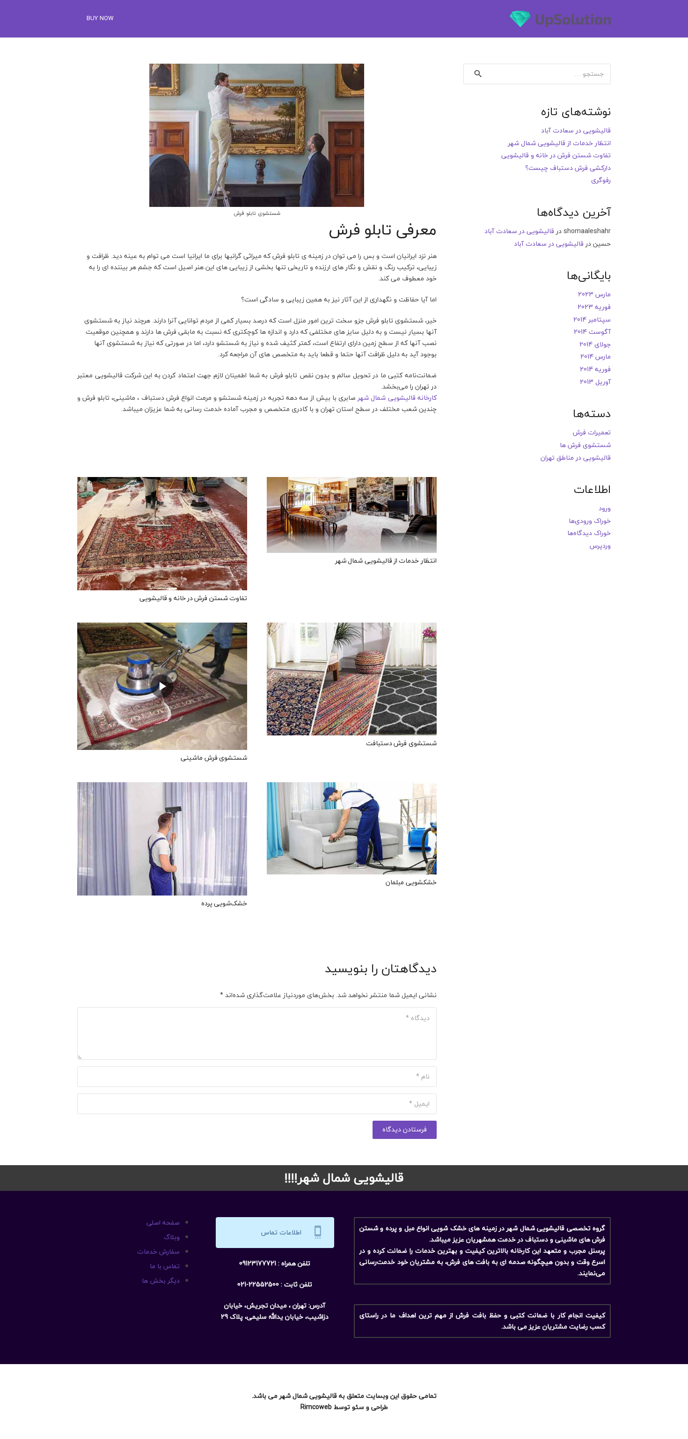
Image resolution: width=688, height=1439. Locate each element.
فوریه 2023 (594, 307)
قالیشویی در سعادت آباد (576, 130)
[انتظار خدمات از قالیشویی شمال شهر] (352, 482)
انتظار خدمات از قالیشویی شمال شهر (386, 560)
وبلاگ (172, 1237)
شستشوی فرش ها (585, 445)
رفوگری (601, 180)
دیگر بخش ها (161, 1280)
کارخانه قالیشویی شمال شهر (397, 398)
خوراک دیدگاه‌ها (589, 533)
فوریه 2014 (595, 369)
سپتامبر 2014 (592, 319)
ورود (605, 508)
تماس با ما (165, 1266)
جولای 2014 (595, 344)
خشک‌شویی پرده (224, 903)
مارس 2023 (594, 294)
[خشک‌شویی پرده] (162, 787)
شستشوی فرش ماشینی (214, 758)
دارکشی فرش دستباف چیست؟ (568, 168)
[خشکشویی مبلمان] (352, 787)
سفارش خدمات (158, 1251)
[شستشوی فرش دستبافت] (352, 628)
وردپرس (600, 545)
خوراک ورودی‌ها (590, 521)
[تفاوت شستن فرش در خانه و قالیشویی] (162, 482)
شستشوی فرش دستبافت (401, 743)
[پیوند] (560, 19)
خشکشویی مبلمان (411, 882)
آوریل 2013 (595, 382)
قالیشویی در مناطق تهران (576, 457)
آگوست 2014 (592, 332)
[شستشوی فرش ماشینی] (162, 628)
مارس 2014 (595, 356)
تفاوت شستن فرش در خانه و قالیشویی (193, 598)
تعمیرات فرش (592, 432)
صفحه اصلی (163, 1222)
